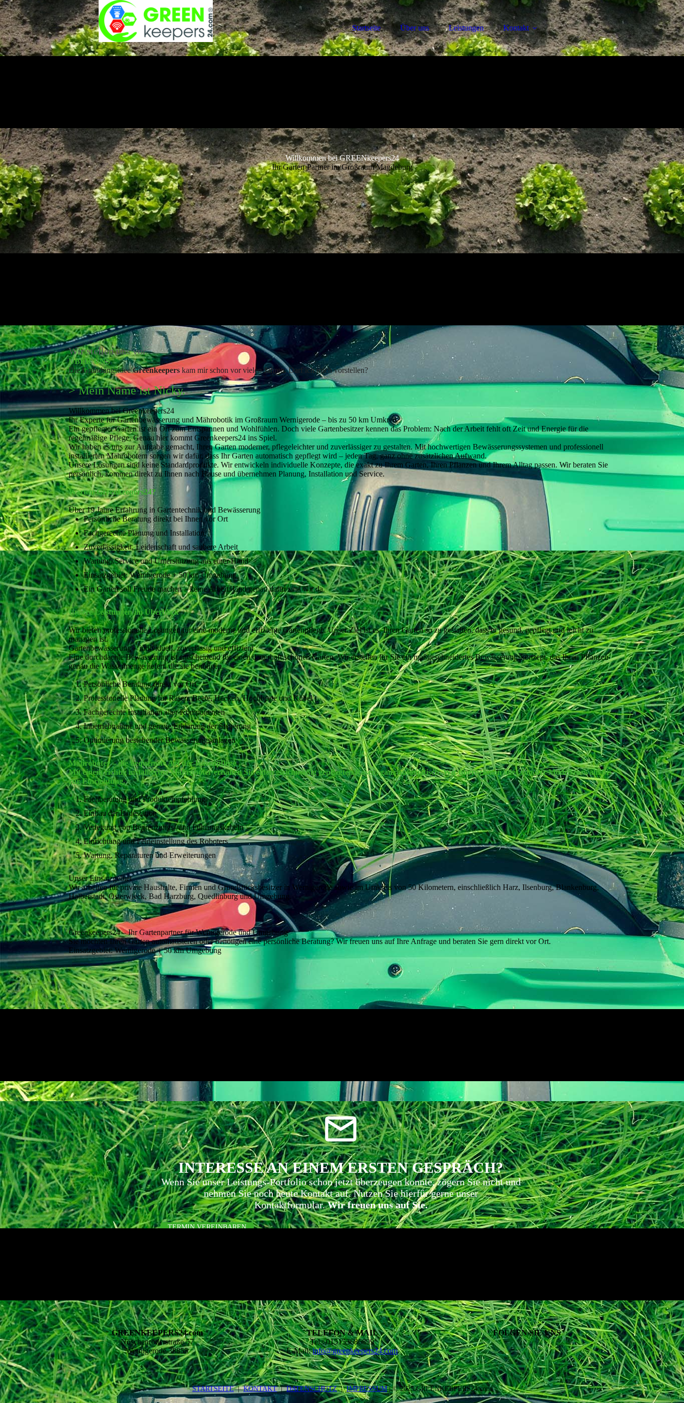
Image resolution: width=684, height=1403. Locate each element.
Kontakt (516, 28)
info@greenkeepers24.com (355, 1350)
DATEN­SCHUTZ (311, 1388)
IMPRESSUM (367, 1388)
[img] (156, 35)
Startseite (366, 28)
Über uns (414, 28)
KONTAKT (260, 1388)
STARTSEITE (213, 1388)
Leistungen (466, 28)
